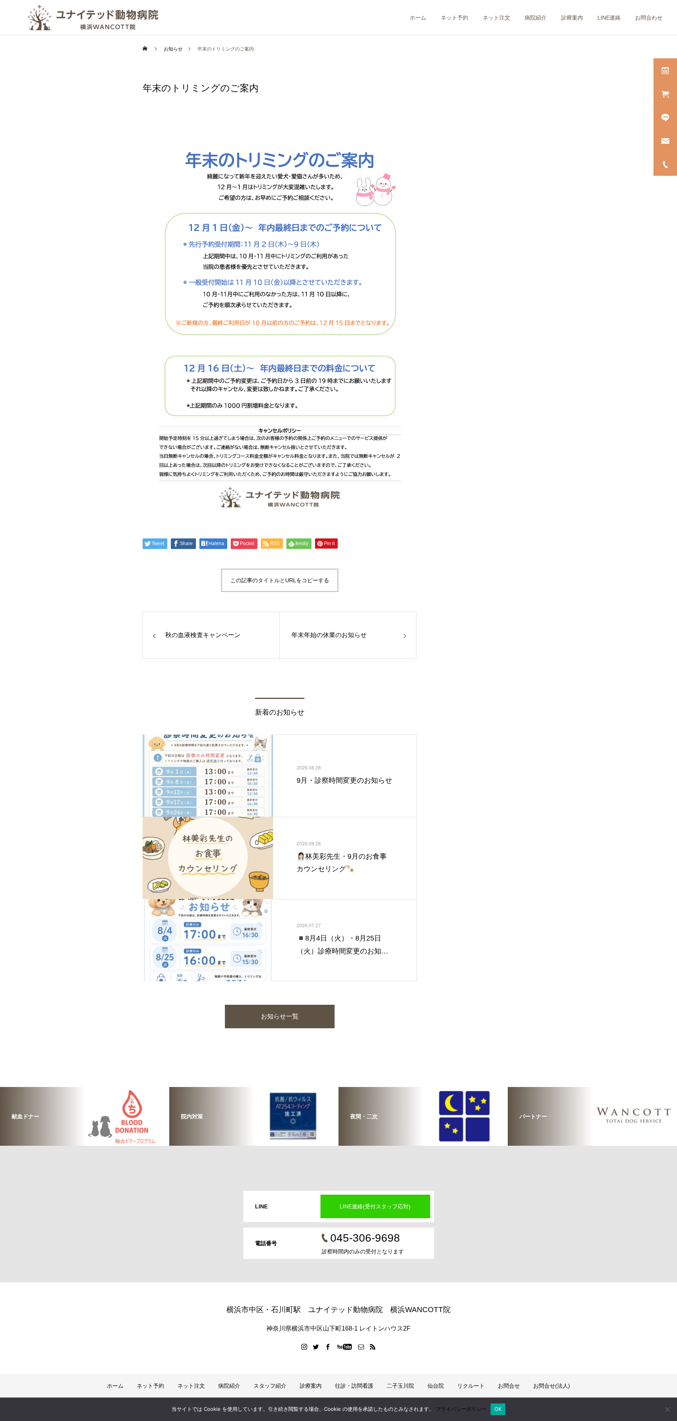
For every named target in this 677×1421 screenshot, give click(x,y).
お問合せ (509, 1386)
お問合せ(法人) (551, 1386)
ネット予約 (454, 17)
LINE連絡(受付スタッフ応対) (375, 1206)
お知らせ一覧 (280, 1016)
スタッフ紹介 (269, 1386)
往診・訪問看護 (354, 1386)
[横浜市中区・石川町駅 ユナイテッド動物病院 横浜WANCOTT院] (92, 17)
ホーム (418, 17)
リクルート (471, 1386)
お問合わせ (649, 17)
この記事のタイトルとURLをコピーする (279, 580)
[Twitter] (316, 1347)
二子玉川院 (400, 1386)
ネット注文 (496, 17)
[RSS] (373, 1347)
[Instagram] (304, 1347)
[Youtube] (344, 1347)
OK (498, 1409)
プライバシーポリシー (461, 1409)
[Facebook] (328, 1347)
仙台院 (435, 1386)
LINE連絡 (609, 17)
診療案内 (572, 17)
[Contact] (361, 1347)
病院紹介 (536, 17)
